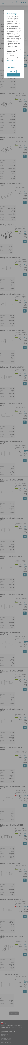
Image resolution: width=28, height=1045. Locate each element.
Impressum (10, 61)
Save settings (11, 67)
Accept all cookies (13, 75)
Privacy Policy (11, 71)
